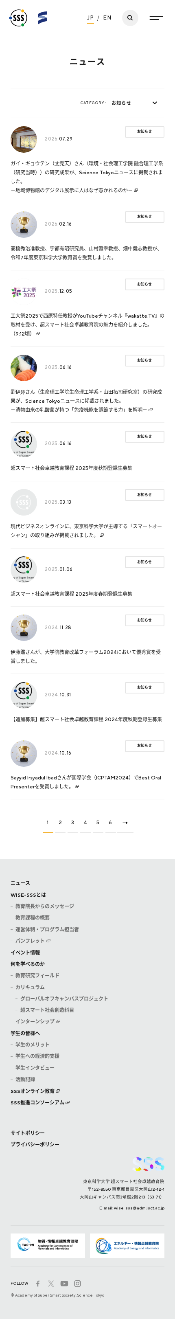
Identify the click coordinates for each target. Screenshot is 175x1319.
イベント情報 (25, 953)
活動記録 (25, 1079)
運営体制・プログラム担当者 (47, 929)
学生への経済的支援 (37, 1056)
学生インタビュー (35, 1068)
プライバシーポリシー (35, 1144)
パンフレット (30, 941)
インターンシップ (35, 1021)
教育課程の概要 (32, 918)
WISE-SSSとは (28, 895)
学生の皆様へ (25, 1033)
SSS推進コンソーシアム (37, 1103)
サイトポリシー (28, 1133)
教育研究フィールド (37, 975)
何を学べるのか (28, 964)
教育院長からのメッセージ (44, 906)
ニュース (20, 883)
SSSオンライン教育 (33, 1091)
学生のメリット (32, 1045)
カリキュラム (30, 987)
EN (107, 18)
